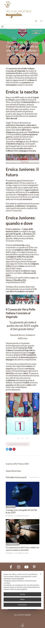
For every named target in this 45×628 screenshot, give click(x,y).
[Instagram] (18, 567)
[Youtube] (26, 567)
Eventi (20, 58)
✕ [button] (40, 574)
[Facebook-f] (10, 567)
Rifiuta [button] (22, 599)
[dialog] (22, 590)
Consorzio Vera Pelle (17, 444)
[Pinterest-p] (34, 567)
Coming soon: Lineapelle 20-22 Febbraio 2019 (21, 511)
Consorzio (10, 58)
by (9, 516)
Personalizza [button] (22, 605)
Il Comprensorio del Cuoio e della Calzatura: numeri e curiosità (22, 548)
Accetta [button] (22, 594)
